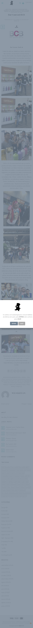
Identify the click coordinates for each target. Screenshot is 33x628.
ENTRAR (14, 323)
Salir (21, 323)
